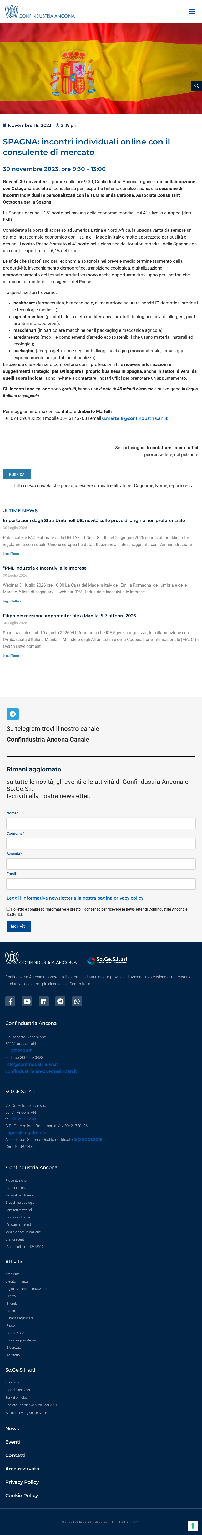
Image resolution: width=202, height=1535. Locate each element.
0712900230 (23, 1119)
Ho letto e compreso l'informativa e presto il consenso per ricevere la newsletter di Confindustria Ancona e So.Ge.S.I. (97, 912)
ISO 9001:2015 (88, 1139)
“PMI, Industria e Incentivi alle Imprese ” (46, 568)
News (12, 1428)
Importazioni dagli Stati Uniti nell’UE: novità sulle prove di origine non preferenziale (94, 520)
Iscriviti (19, 926)
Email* (12, 874)
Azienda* (14, 853)
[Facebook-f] (10, 1001)
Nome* (12, 813)
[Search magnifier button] (196, 86)
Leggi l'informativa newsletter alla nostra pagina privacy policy (75, 898)
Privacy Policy (22, 1482)
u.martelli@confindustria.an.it (135, 418)
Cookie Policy (21, 1495)
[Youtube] (27, 1001)
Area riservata (22, 1469)
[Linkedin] (44, 1001)
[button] (192, 11)
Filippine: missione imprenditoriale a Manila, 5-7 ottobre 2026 (69, 615)
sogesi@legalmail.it (26, 1132)
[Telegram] (13, 714)
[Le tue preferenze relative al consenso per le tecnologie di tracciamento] (193, 1526)
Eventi (13, 1442)
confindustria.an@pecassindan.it (41, 1071)
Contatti (15, 1455)
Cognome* (15, 833)
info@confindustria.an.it (31, 1064)
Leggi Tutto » (12, 554)
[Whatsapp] (77, 1001)
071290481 (22, 1050)
